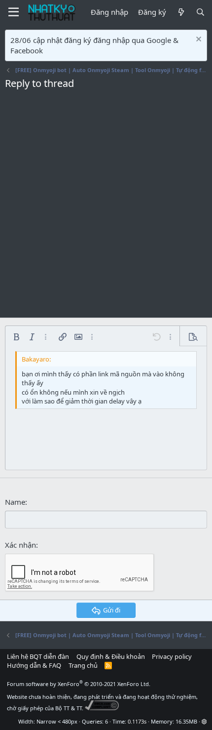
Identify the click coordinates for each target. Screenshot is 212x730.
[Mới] (180, 12)
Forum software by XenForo (78, 684)
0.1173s (137, 721)
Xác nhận (20, 545)
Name (15, 502)
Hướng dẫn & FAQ (34, 665)
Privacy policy (172, 656)
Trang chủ (83, 665)
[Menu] (13, 12)
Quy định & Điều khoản (110, 656)
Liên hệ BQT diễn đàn (38, 656)
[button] (16, 337)
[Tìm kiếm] (200, 12)
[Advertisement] (106, 206)
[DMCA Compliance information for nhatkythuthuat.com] (102, 708)
